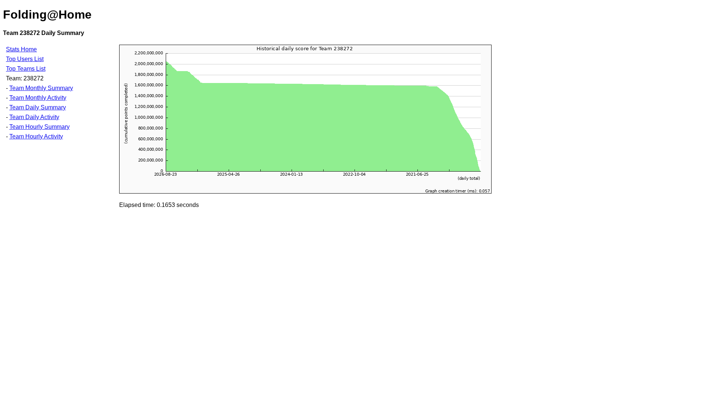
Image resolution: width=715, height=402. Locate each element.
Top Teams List (25, 69)
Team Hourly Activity (36, 136)
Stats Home (21, 49)
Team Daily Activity (34, 117)
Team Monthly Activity (37, 98)
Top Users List (25, 59)
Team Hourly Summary (39, 127)
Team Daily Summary (37, 107)
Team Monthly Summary (41, 88)
